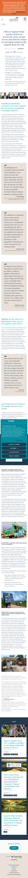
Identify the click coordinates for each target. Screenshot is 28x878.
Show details (19, 440)
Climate (15, 795)
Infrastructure (7, 754)
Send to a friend (19, 52)
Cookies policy (14, 870)
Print (6, 52)
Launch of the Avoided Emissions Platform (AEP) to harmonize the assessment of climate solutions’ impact (13, 820)
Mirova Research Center (8, 795)
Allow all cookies (14, 444)
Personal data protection (14, 865)
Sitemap (14, 868)
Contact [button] (14, 848)
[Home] (14, 19)
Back (4, 24)
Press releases (20, 48)
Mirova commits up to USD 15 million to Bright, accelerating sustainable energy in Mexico (14, 744)
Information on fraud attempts (14, 874)
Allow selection (14, 452)
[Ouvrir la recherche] (2, 19)
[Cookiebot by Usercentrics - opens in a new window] (8, 421)
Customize (13, 448)
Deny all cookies (14, 456)
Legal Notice (14, 867)
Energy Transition (14, 754)
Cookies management (14, 872)
